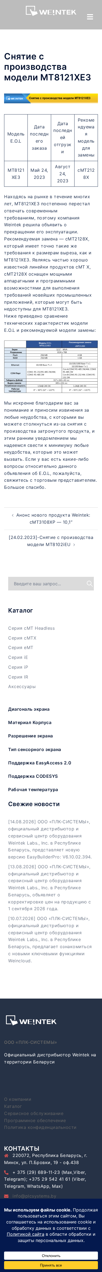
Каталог (13, 1106)
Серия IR (18, 677)
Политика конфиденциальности (40, 1127)
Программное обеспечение (35, 1120)
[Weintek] (51, 12)
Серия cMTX (22, 638)
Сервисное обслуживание (33, 1113)
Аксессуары (22, 686)
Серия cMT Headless (31, 628)
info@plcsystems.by (34, 1196)
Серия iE (18, 657)
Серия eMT (20, 647)
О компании (17, 1099)
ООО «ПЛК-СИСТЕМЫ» (30, 1042)
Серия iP (18, 667)
